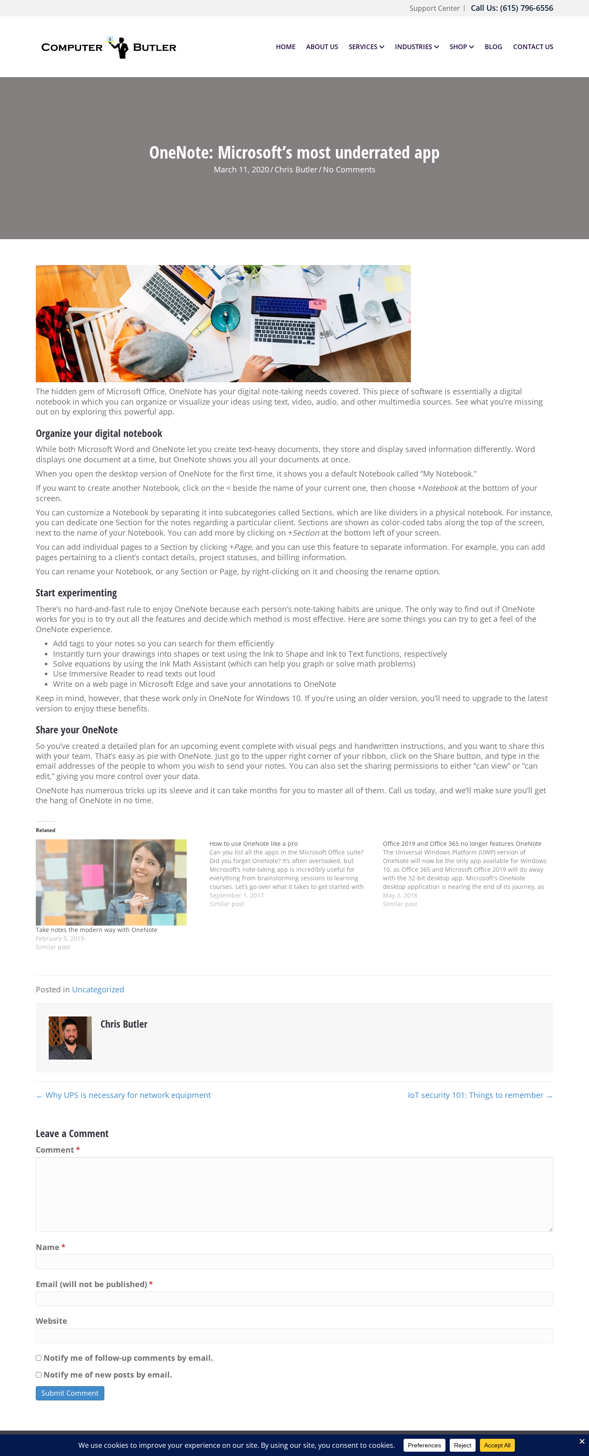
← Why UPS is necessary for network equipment (123, 1095)
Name (51, 1247)
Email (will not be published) (94, 1284)
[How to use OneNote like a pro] (296, 873)
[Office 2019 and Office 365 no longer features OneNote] (470, 873)
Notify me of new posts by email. (108, 1375)
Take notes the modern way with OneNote (96, 930)
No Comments (349, 169)
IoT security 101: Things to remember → (480, 1095)
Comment (58, 1150)
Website (51, 1321)
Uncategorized (98, 989)
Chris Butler (296, 169)
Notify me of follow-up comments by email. (128, 1358)
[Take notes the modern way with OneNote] (118, 882)
